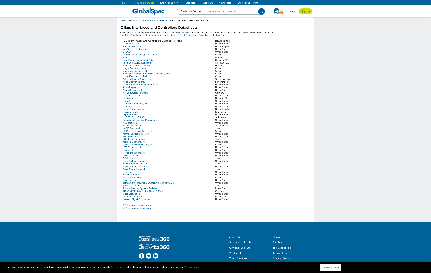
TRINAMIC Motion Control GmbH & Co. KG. (144, 191)
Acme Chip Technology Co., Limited (140, 54)
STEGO (127, 52)
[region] (215, 267)
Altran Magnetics (131, 87)
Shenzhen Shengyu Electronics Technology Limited (148, 73)
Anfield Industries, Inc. (134, 90)
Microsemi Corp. (131, 136)
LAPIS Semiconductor (134, 128)
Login (293, 11)
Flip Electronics (130, 114)
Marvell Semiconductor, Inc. (136, 134)
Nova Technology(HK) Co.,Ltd (137, 144)
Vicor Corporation (131, 194)
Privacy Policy (281, 258)
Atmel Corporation (131, 95)
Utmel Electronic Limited (135, 76)
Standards (191, 2)
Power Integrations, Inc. (134, 153)
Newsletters (225, 2)
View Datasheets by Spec (138, 208)
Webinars (208, 2)
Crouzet (126, 106)
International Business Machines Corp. (142, 120)
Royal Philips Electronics (135, 161)
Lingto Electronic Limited (135, 68)
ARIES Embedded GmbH (135, 93)
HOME (123, 20)
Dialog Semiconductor (133, 109)
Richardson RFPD (131, 43)
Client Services (238, 258)
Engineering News (170, 2)
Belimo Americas (131, 98)
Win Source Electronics (134, 49)
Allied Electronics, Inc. (134, 82)
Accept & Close (331, 267)
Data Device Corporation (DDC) (138, 60)
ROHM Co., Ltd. (131, 158)
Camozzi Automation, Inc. (135, 103)
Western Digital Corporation (136, 199)
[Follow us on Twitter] (148, 256)
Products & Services (143, 2)
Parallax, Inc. (129, 150)
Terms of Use (280, 253)
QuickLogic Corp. (131, 155)
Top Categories (282, 247)
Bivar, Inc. (128, 101)
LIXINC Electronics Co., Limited (138, 131)
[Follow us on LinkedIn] (155, 256)
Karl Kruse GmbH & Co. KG (136, 65)
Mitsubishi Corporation (134, 139)
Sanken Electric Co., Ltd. (135, 163)
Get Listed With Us (240, 242)
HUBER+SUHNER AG (134, 117)
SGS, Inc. (128, 172)
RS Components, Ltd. (133, 46)
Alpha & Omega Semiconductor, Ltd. (141, 84)
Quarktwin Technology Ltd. (136, 71)
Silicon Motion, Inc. (132, 174)
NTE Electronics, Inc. (133, 147)
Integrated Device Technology (137, 62)
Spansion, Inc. (130, 180)
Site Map (278, 242)
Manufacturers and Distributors (160, 35)
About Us (234, 237)
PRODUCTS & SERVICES (141, 20)
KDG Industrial (130, 123)
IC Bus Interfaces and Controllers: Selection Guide (201, 35)
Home (123, 2)
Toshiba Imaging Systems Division (140, 188)
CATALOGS (161, 20)
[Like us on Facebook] (141, 256)
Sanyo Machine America (135, 166)
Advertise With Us (239, 247)
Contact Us (235, 253)
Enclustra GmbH (131, 112)
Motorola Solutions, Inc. (134, 142)
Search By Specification (131, 35)
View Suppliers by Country (138, 205)
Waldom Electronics (132, 196)
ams (125, 57)
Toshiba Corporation (132, 185)
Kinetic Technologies (133, 125)
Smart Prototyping (132, 177)
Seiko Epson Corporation (135, 169)
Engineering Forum (247, 2)
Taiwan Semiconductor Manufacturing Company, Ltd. (148, 183)
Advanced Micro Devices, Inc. (137, 79)
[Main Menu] (122, 11)
